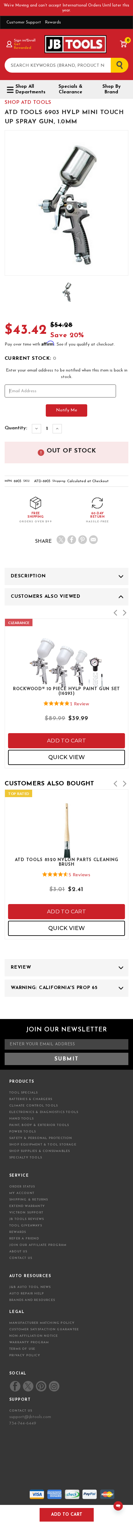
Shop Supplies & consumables (39, 1151)
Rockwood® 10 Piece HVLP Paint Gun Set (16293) (66, 691)
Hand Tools (21, 1118)
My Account (21, 1193)
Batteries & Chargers (30, 1099)
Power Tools (22, 1131)
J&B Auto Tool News (30, 1287)
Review (21, 967)
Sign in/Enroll (24, 40)
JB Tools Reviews (26, 1219)
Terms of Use (22, 1349)
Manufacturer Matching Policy (42, 1323)
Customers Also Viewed (45, 596)
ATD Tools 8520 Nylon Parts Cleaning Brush (66, 862)
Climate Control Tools (33, 1105)
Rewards (53, 22)
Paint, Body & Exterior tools (39, 1125)
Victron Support (26, 1212)
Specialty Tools (25, 1157)
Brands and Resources (32, 1300)
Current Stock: (30, 358)
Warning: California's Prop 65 (54, 988)
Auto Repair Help (26, 1293)
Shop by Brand (111, 89)
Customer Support (23, 22)
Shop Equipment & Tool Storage (42, 1144)
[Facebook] (71, 539)
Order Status (22, 1186)
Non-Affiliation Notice (33, 1336)
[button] (115, 613)
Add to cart (66, 740)
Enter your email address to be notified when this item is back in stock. (66, 373)
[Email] (93, 539)
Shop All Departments (30, 89)
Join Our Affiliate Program (37, 1245)
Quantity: (16, 428)
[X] (61, 539)
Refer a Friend (24, 1238)
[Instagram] (53, 1386)
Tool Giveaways (25, 1225)
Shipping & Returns (28, 1199)
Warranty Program (29, 1342)
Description (28, 576)
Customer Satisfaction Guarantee (44, 1329)
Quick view (66, 757)
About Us (18, 1251)
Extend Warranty (27, 1206)
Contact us (20, 1410)
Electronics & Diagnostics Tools (43, 1112)
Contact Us (20, 1258)
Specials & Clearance (70, 89)
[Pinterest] (82, 539)
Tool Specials (23, 1092)
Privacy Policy (24, 1355)
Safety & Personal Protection (40, 1138)
